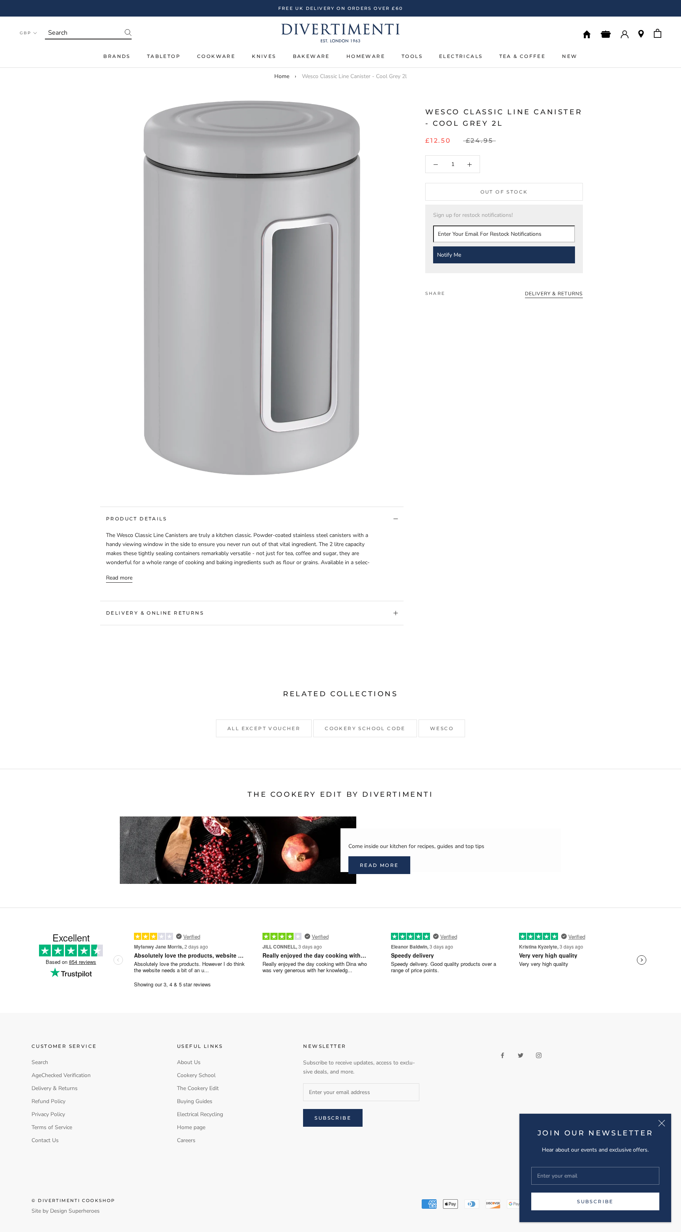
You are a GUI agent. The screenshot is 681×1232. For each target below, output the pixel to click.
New (569, 56)
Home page (191, 1127)
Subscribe (595, 1201)
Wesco (442, 728)
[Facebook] (452, 291)
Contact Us (45, 1140)
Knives (264, 56)
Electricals (460, 56)
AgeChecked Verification (61, 1075)
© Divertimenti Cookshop (73, 1200)
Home (281, 76)
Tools (412, 56)
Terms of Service (52, 1127)
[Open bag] (657, 33)
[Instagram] (538, 1054)
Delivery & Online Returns (155, 613)
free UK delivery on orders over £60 (340, 8)
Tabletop (163, 56)
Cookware (216, 56)
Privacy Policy (48, 1114)
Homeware (365, 56)
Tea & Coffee (522, 56)
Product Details (136, 519)
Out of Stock (504, 192)
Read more (119, 578)
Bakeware (311, 56)
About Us (189, 1062)
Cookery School (196, 1075)
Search (40, 1062)
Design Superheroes (75, 1211)
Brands (116, 56)
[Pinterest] (473, 291)
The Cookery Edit (198, 1088)
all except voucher (263, 728)
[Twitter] (462, 291)
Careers (186, 1140)
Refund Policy (48, 1101)
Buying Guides (194, 1101)
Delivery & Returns (55, 1088)
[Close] (661, 1123)
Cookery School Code (365, 728)
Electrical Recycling (200, 1114)
